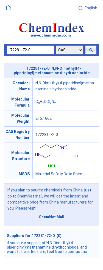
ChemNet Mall (51, 217)
